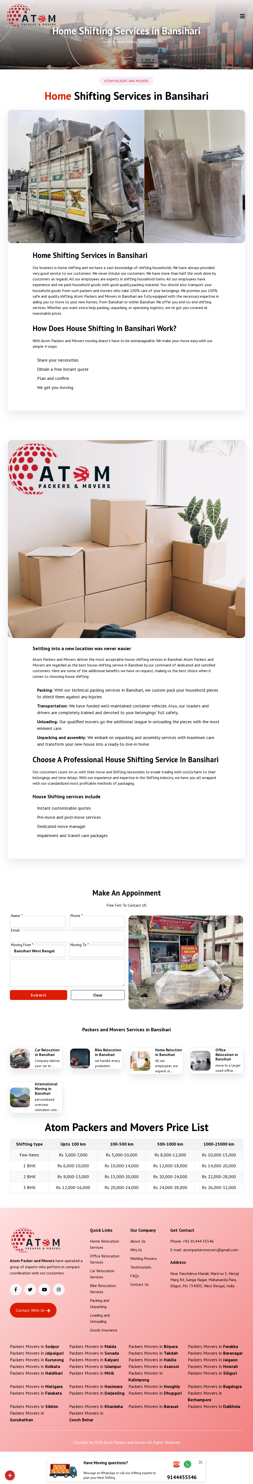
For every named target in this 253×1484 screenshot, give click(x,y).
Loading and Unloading (100, 1318)
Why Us (136, 1249)
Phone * (76, 916)
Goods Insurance (103, 1330)
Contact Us (139, 1284)
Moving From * (22, 945)
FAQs (134, 1275)
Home (107, 41)
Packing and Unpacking (99, 1303)
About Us (138, 1241)
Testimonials (140, 1267)
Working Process (143, 1258)
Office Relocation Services (104, 1259)
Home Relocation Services (104, 1244)
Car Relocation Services (102, 1273)
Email (15, 930)
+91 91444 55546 (198, 1241)
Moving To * (79, 945)
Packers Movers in (34, 1346)
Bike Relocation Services (103, 1288)
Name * (16, 916)
